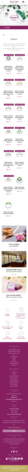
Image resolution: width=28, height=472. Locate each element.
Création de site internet (20, 468)
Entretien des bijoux (14, 382)
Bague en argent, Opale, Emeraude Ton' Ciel (19, 92)
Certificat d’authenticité (14, 381)
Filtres (7, 27)
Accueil (6, 35)
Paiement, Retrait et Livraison (14, 351)
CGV (13, 468)
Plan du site (14, 365)
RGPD (4, 468)
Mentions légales (14, 361)
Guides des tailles (14, 379)
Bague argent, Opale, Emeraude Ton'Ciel (19, 117)
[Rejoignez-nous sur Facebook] (11, 451)
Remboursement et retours (14, 353)
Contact (14, 360)
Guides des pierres (14, 377)
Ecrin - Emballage (14, 384)
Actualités (14, 358)
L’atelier (14, 374)
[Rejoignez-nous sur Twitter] (14, 451)
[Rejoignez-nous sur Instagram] (16, 451)
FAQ (14, 354)
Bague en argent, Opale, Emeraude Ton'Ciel (8, 117)
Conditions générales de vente (14, 349)
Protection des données (14, 363)
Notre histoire (14, 372)
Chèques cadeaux (14, 356)
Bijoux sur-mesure (14, 386)
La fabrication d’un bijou (14, 376)
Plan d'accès (14, 401)
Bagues (11, 35)
